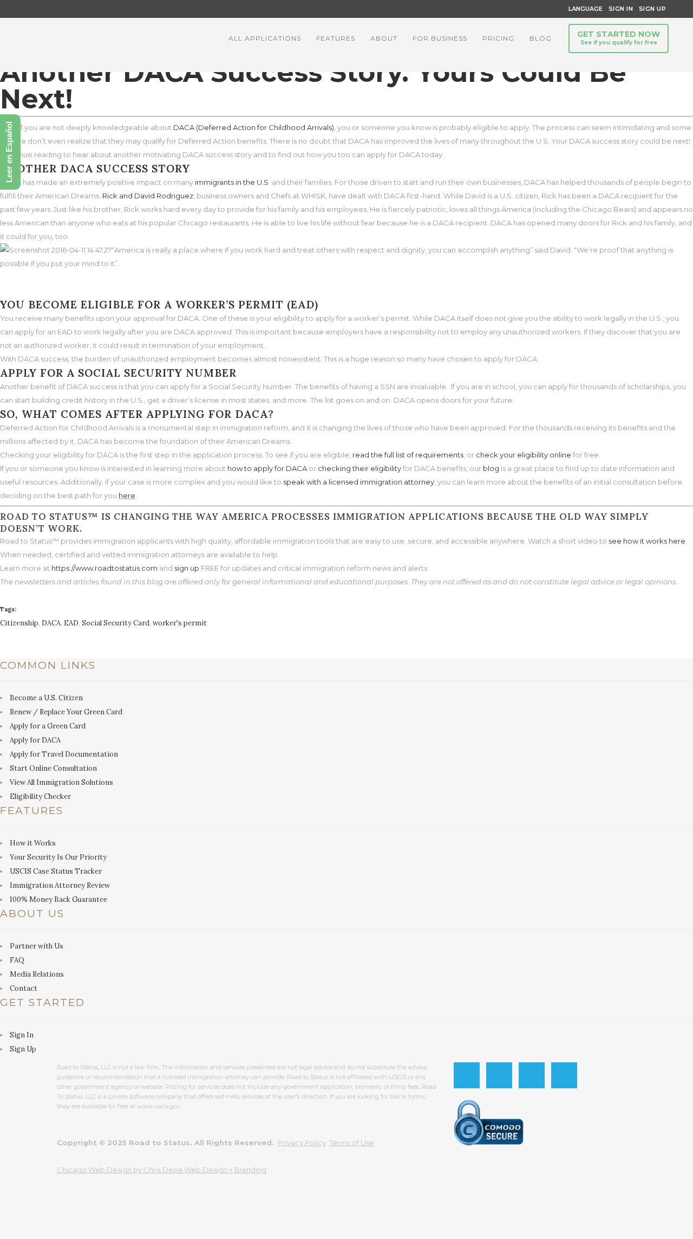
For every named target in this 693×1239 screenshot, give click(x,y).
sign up (186, 568)
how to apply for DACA (267, 468)
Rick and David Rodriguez (147, 195)
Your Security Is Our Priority (58, 857)
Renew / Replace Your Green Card (66, 712)
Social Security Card (115, 623)
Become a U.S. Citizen (46, 697)
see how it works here (647, 541)
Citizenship (19, 623)
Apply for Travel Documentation (64, 754)
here (127, 495)
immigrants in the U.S (232, 182)
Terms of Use (351, 1142)
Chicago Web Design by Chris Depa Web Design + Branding (161, 1169)
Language (584, 8)
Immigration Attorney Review (60, 885)
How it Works (33, 843)
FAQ (17, 960)
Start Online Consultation (53, 768)
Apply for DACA (35, 740)
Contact (23, 988)
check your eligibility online (523, 454)
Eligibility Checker (40, 796)
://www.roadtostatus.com (113, 568)
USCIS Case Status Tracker (56, 871)
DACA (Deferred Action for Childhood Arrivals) (253, 127)
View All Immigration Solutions (61, 782)
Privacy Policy (302, 1142)
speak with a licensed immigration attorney (358, 481)
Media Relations (37, 974)
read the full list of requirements (407, 454)
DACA (51, 623)
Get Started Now (618, 37)
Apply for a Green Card (48, 726)
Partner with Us (36, 946)
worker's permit (180, 623)
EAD (71, 623)
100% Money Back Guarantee (58, 899)
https (60, 568)
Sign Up (649, 8)
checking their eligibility (359, 468)
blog (491, 468)
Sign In (621, 8)
